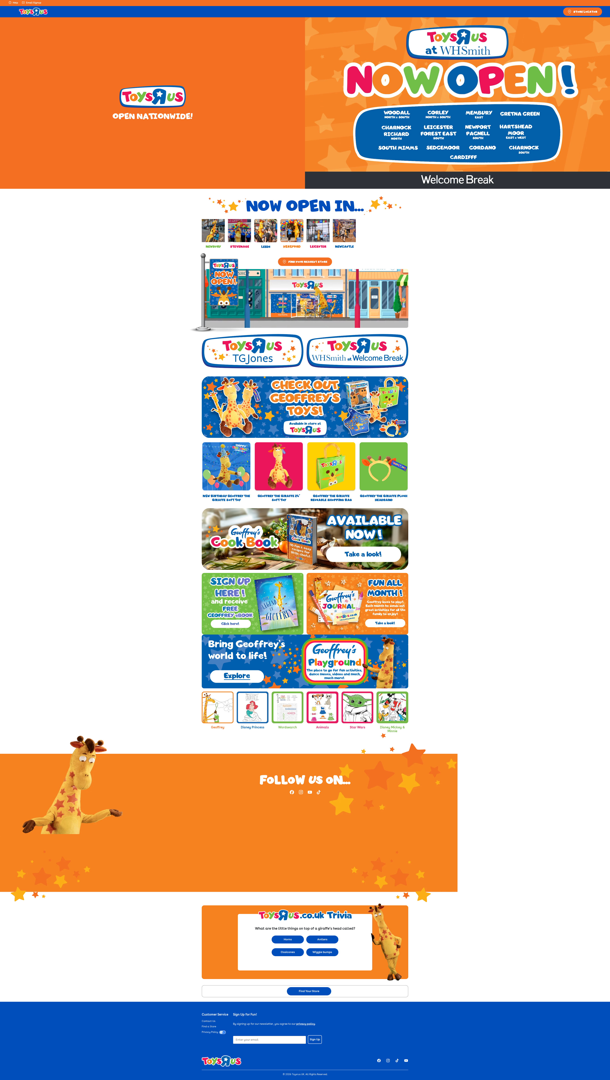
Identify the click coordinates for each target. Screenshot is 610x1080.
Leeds (265, 247)
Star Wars (357, 727)
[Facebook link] (292, 792)
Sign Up (315, 1039)
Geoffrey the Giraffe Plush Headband (383, 498)
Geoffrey (217, 727)
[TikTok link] (318, 792)
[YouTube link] (310, 793)
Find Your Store (309, 991)
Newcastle (344, 246)
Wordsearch (287, 727)
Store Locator (585, 11)
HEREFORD (292, 246)
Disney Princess (252, 727)
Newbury (213, 246)
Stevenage (239, 246)
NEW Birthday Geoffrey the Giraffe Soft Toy (226, 498)
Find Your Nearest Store (307, 261)
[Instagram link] (301, 792)
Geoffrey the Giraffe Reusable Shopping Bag (331, 498)
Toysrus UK (298, 1074)
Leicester (318, 246)
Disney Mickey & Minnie (392, 729)
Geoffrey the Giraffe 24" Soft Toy (279, 498)
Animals (322, 727)
